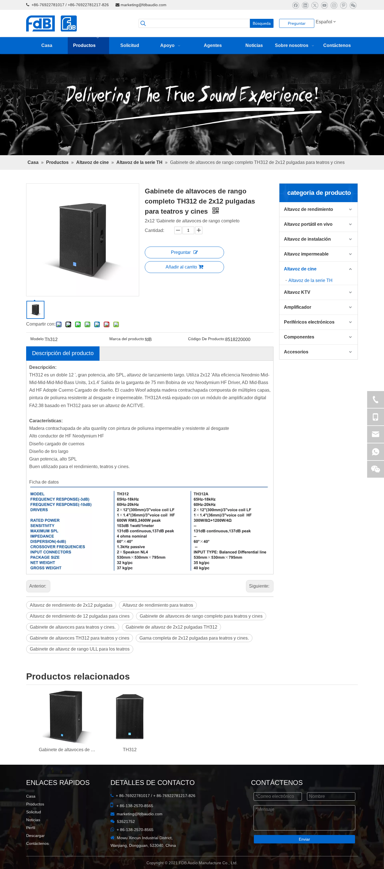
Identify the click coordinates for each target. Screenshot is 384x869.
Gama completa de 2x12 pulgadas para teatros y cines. (194, 653)
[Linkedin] (305, 5)
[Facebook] (295, 5)
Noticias (33, 834)
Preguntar (297, 23)
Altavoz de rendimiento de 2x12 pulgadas (71, 620)
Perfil (30, 842)
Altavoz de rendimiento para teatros (158, 620)
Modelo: (37, 353)
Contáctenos (37, 858)
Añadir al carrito (181, 281)
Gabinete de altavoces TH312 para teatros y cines (79, 653)
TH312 (130, 764)
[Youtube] (324, 5)
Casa (30, 811)
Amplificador (297, 322)
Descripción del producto (63, 368)
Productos (35, 819)
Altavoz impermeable (306, 269)
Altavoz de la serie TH (310, 295)
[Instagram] (333, 5)
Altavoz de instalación (307, 254)
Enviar (304, 854)
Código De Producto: (206, 353)
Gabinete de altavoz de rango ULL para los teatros (80, 664)
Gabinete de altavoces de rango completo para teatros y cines (201, 631)
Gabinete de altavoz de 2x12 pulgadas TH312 (171, 642)
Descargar (35, 850)
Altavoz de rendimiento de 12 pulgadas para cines (80, 631)
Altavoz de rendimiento (308, 224)
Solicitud (33, 827)
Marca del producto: (127, 353)
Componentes (299, 351)
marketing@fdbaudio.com (143, 5)
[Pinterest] (343, 5)
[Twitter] (314, 5)
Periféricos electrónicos (309, 337)
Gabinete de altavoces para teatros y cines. (73, 642)
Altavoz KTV (297, 307)
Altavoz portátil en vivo (308, 239)
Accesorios (296, 366)
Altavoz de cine (300, 283)
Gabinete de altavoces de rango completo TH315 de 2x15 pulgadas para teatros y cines (67, 764)
